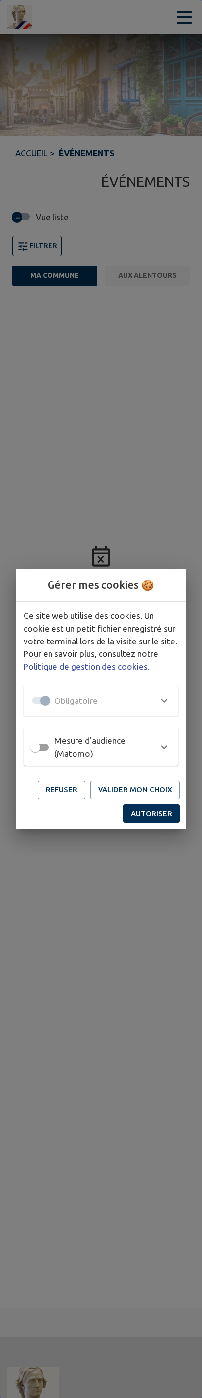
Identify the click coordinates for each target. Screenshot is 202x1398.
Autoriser (151, 813)
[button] (101, 700)
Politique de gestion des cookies (86, 666)
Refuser (61, 790)
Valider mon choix (135, 790)
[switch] (35, 747)
